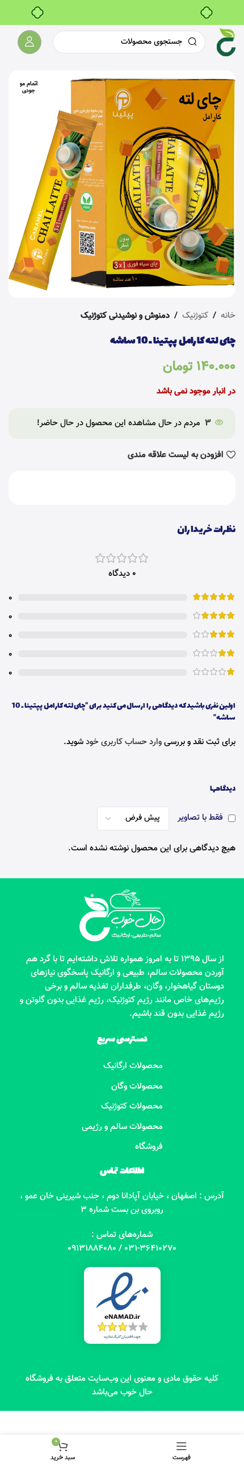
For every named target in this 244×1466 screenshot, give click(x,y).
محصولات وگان (137, 1086)
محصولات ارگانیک (133, 1066)
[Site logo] (226, 42)
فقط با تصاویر (200, 817)
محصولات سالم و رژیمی (122, 1126)
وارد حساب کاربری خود (124, 742)
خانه (228, 315)
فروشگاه (149, 1146)
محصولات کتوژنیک (132, 1106)
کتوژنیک (195, 315)
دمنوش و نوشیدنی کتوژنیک (125, 315)
